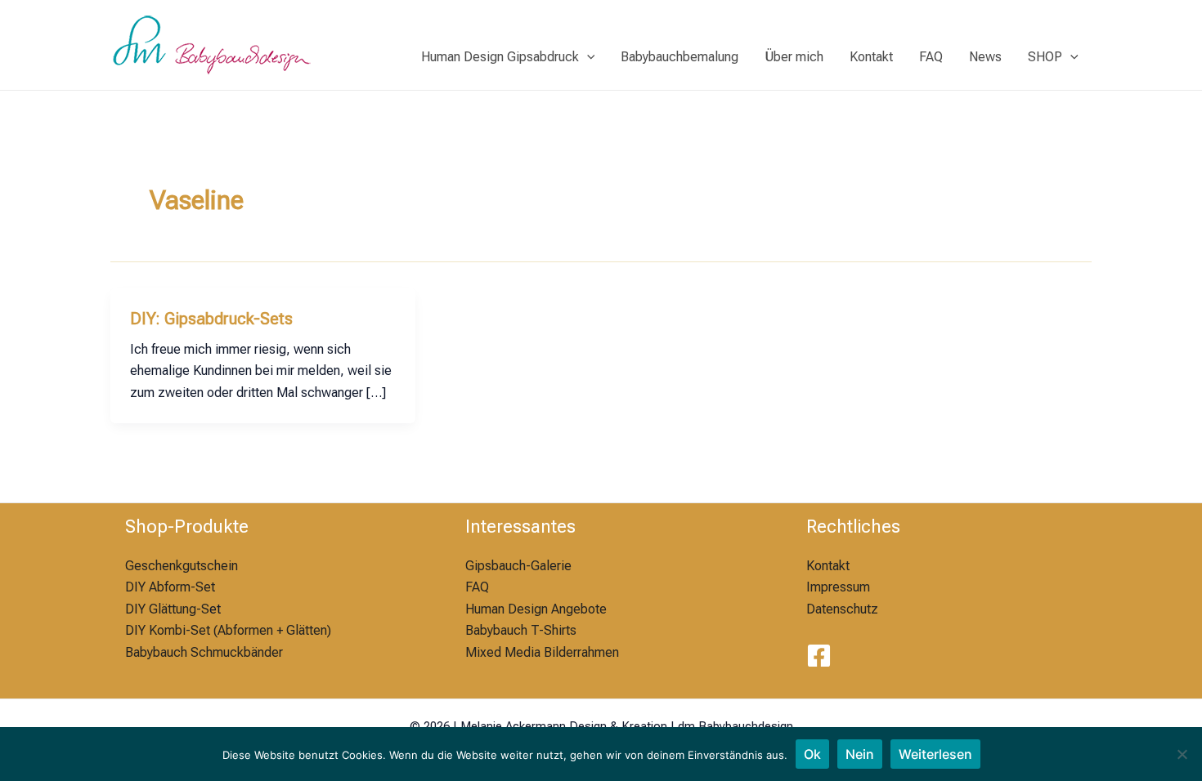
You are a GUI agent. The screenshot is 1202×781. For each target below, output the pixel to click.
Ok (812, 754)
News (985, 57)
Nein (859, 754)
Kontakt (871, 57)
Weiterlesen (935, 754)
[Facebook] (819, 655)
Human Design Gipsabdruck (500, 57)
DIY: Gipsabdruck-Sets (211, 318)
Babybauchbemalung (679, 57)
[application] (587, 57)
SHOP (1045, 57)
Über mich (794, 57)
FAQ (931, 57)
